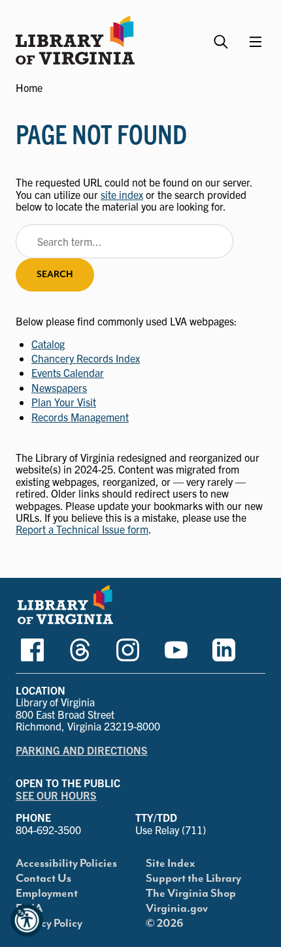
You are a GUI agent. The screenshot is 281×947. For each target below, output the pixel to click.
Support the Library (193, 878)
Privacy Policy (49, 923)
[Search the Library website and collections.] (222, 36)
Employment (47, 893)
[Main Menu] (255, 41)
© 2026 (165, 923)
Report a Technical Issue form (82, 528)
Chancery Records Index (85, 358)
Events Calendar (67, 372)
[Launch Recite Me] (26, 920)
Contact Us (43, 878)
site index (122, 194)
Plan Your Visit (63, 401)
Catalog (48, 343)
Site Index (170, 863)
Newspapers (59, 387)
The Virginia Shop (191, 893)
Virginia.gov (177, 908)
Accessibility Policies (66, 863)
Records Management (80, 416)
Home (29, 87)
